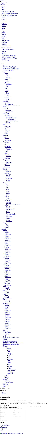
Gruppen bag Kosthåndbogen (7, 385)
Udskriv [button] (1, 395)
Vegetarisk (9, 355)
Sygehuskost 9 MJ (7, 311)
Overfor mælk (8, 212)
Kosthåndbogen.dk (2, 4)
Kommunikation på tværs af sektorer (6, 47)
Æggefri (6, 164)
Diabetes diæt (3, 41)
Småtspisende (8, 220)
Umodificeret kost (7, 112)
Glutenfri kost (9, 371)
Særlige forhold (11, 354)
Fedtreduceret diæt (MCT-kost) (11, 369)
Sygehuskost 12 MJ (7, 240)
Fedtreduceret (6, 151)
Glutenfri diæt (3, 43)
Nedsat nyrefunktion (8, 206)
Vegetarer (7, 217)
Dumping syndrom (8, 203)
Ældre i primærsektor (7, 103)
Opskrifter (6, 375)
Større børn (7, 78)
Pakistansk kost (4, 34)
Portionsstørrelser (7, 374)
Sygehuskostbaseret (7, 134)
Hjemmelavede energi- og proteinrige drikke (11, 117)
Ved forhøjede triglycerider (8, 140)
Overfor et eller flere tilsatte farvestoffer (11, 214)
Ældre (2, 29)
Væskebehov (3, 48)
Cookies (4, 386)
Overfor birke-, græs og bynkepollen (10, 213)
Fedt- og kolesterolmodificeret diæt (6, 40)
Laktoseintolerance (8, 202)
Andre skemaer (8, 365)
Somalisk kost (6, 264)
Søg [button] (0, 1)
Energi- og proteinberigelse (8, 115)
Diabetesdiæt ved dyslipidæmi (11, 370)
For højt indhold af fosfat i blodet (10, 209)
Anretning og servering (7, 381)
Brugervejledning (5, 384)
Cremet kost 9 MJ (7, 296)
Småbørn (7, 93)
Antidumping (6, 150)
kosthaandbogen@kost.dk (3, 427)
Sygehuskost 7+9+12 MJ (8, 241)
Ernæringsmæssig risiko (9, 216)
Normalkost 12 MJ (7, 233)
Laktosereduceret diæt (7, 314)
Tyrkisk (7, 86)
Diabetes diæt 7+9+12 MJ (8, 302)
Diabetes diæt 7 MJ (7, 300)
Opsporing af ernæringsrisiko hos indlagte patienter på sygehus (9, 15)
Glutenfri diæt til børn (9, 149)
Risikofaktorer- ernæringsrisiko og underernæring (8, 49)
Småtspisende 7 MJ (7, 283)
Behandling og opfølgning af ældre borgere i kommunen (8, 55)
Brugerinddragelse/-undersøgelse (9, 382)
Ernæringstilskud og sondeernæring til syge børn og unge (12, 121)
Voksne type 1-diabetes (7, 126)
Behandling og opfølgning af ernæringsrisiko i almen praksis (9, 57)
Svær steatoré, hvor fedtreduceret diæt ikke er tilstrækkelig (13, 204)
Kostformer (3, 6)
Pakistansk (7, 99)
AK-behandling (8, 199)
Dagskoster (6, 376)
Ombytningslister (7, 378)
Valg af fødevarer (7, 347)
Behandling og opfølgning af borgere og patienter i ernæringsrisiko (10, 13)
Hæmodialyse (8, 207)
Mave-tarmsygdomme (4, 24)
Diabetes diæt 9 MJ (7, 301)
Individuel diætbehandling (6, 167)
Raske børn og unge (7, 170)
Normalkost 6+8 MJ (7, 306)
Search (2, 63)
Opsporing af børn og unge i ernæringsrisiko (7, 14)
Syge (7, 215)
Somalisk (7, 85)
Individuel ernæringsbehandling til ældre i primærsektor (13, 105)
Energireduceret (4, 23)
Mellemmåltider (7, 114)
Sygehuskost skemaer (10, 359)
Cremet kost (3, 39)
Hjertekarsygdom (5, 135)
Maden (4, 345)
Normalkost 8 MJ (7, 305)
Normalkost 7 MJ (7, 232)
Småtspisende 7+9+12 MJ (8, 285)
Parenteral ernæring (7, 122)
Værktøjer (3, 9)
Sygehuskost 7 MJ (7, 239)
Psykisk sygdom (7, 97)
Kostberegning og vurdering (5, 60)
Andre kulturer (6, 131)
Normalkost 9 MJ (7, 248)
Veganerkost (3, 33)
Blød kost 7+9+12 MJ (7, 289)
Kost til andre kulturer (7, 83)
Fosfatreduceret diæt (4, 45)
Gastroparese (8, 193)
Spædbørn (7, 92)
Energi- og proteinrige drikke (9, 116)
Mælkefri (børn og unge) (9, 162)
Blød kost (3, 38)
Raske (7, 184)
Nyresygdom (3, 25)
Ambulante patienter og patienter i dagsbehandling (8, 12)
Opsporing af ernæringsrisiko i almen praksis (8, 70)
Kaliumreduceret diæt (4, 44)
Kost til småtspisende (4, 37)
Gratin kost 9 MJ (7, 292)
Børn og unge (3, 28)
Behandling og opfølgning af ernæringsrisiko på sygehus (10, 342)
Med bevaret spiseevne (9, 221)
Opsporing (4, 65)
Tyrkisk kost (3, 36)
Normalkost (3, 17)
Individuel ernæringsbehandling (9, 104)
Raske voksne (6, 333)
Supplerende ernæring (6, 113)
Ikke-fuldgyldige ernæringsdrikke (12, 120)
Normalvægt (7, 185)
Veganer (7, 81)
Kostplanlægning (4, 59)
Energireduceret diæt (4, 42)
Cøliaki (6, 129)
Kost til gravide (4, 31)
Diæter (2, 7)
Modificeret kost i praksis (8, 110)
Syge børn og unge (7, 173)
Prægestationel (6, 132)
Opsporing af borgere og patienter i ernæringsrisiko (8, 11)
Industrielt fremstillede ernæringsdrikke (11, 118)
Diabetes (6, 125)
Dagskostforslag (4, 8)
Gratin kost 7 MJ (7, 291)
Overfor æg (7, 181)
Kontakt (3, 3)
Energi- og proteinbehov (8, 332)
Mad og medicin (5, 338)
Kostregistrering (4, 51)
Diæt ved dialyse (8, 155)
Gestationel (6, 133)
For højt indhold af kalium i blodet (10, 208)
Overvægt (7, 172)
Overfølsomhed (4, 26)
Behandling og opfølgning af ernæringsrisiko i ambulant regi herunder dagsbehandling (12, 56)
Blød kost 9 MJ (7, 288)
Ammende (7, 90)
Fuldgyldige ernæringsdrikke (11, 119)
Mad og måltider (5, 379)
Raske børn (9, 353)
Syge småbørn (8, 175)
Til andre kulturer (7, 138)
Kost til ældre (3, 32)
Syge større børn (8, 176)
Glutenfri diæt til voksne (8, 147)
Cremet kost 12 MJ (7, 297)
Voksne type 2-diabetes (7, 127)
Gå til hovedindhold (2, 0)
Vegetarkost (6, 79)
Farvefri (6, 166)
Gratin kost (6, 108)
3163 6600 (1, 430)
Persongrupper (5, 168)
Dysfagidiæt (3, 19)
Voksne (7, 74)
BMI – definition (4, 53)
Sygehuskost (6, 87)
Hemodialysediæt (8, 156)
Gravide (7, 75)
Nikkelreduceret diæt (7, 165)
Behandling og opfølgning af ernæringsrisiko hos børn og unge (9, 58)
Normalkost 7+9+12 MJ (8, 234)
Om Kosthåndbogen (4, 2)
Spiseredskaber (3, 52)
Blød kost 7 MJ (7, 287)
